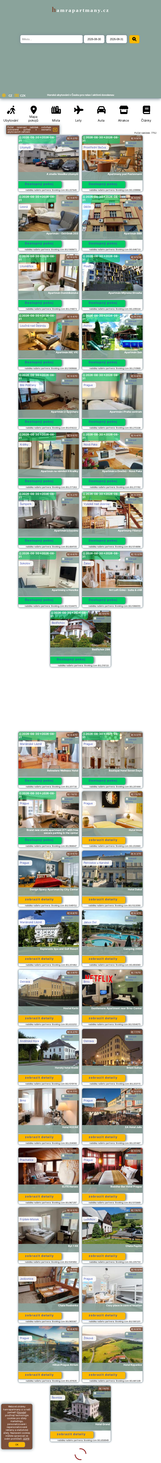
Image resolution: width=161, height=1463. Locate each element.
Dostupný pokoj (39, 184)
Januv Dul (90, 922)
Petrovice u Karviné (96, 862)
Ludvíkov (89, 1219)
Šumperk (25, 504)
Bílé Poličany (28, 385)
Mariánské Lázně (31, 744)
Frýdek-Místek (29, 1219)
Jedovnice (26, 1278)
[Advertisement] (80, 701)
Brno (87, 981)
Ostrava (25, 981)
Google (21, 1412)
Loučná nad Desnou (33, 325)
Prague (88, 385)
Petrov (88, 325)
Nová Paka (90, 444)
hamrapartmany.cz (80, 10)
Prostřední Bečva (95, 147)
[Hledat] (134, 39)
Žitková (88, 1338)
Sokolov (25, 563)
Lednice (89, 1397)
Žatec (87, 563)
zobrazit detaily (103, 840)
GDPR (26, 1438)
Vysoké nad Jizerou (96, 504)
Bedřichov (58, 622)
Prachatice (27, 1159)
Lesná (24, 206)
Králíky (24, 444)
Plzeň (87, 266)
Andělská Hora (29, 1041)
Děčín (87, 206)
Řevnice (25, 1397)
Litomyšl (25, 147)
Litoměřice (27, 266)
